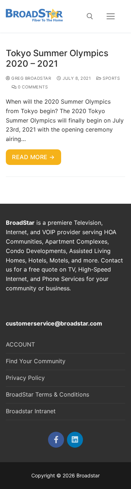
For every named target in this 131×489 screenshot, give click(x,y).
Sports (111, 78)
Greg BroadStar (30, 78)
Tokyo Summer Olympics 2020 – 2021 (57, 58)
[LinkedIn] (75, 440)
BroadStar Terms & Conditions (47, 394)
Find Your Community (36, 361)
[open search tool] (90, 16)
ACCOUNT (20, 344)
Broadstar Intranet (31, 411)
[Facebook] (56, 440)
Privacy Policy (25, 377)
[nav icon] (110, 16)
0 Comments (32, 87)
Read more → (33, 157)
